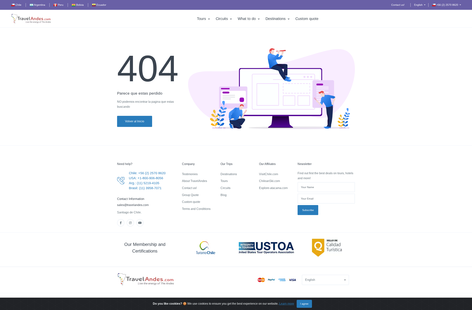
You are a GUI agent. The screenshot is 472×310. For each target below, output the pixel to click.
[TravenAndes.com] (146, 279)
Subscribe (308, 210)
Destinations (276, 19)
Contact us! (398, 4)
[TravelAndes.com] (31, 19)
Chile (18, 4)
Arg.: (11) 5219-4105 (144, 183)
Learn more (286, 303)
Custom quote (306, 19)
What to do (247, 19)
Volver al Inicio (134, 121)
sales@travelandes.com (133, 205)
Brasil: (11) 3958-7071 (145, 188)
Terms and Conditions (196, 208)
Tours (201, 19)
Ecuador (101, 4)
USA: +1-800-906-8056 (146, 178)
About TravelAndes (194, 181)
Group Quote (190, 195)
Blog (224, 195)
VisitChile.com (268, 174)
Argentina (39, 4)
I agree (304, 303)
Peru (60, 4)
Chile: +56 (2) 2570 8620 (147, 173)
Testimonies (190, 174)
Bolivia (79, 4)
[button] (419, 5)
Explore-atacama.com (273, 188)
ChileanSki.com (269, 181)
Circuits (222, 19)
